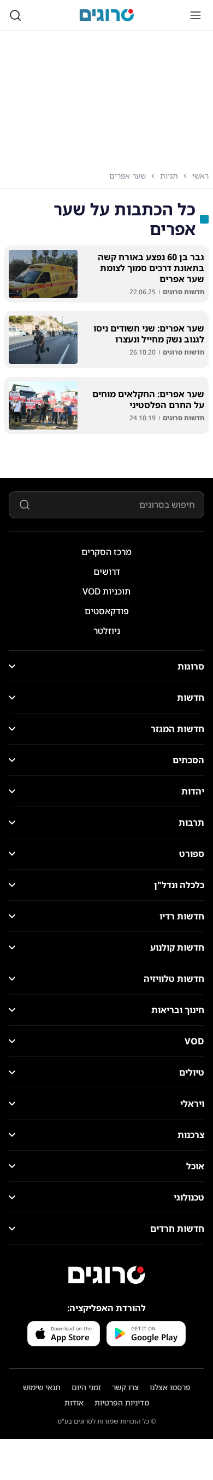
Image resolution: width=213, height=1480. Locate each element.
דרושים (106, 571)
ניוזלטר (106, 631)
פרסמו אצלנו (170, 1387)
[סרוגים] (106, 1275)
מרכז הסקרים (106, 552)
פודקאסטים (107, 611)
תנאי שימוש (42, 1387)
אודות (74, 1402)
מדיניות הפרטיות (121, 1402)
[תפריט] (195, 15)
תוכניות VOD (106, 591)
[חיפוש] (15, 15)
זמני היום (86, 1387)
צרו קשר (125, 1387)
